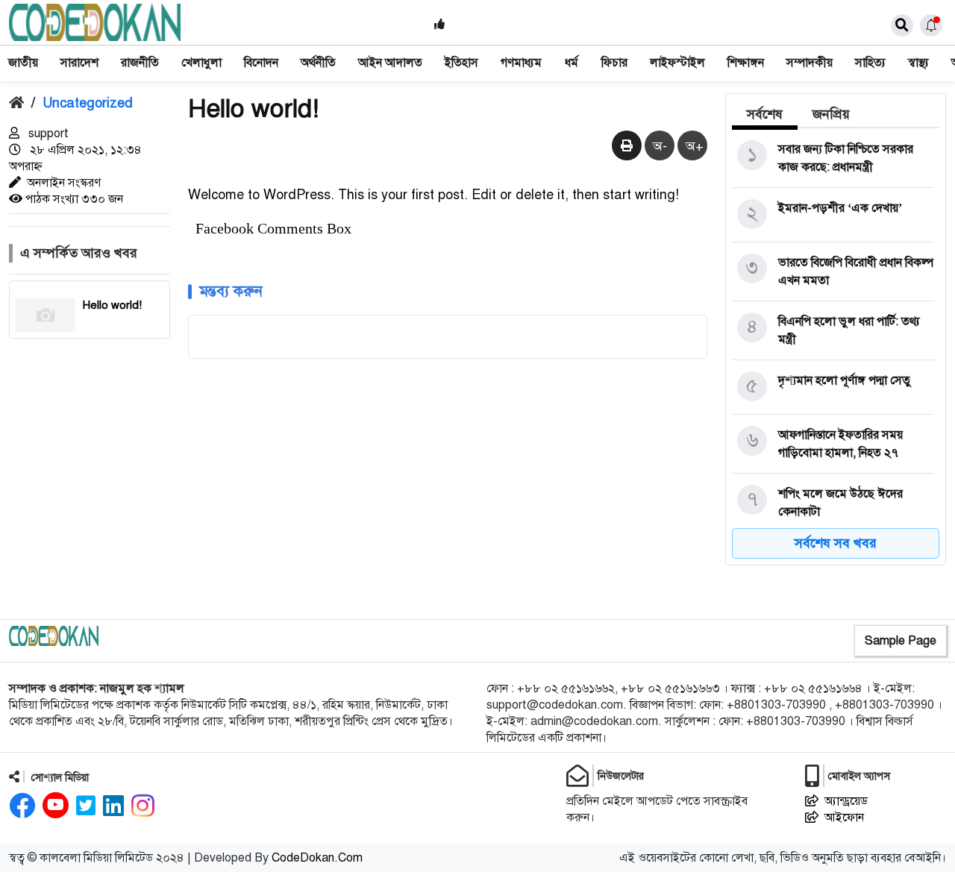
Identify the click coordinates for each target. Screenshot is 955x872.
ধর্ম (571, 62)
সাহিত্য (870, 62)
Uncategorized (88, 103)
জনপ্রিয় (831, 114)
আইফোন (844, 817)
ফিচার (614, 62)
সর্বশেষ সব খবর (836, 543)
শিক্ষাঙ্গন (745, 62)
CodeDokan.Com (317, 857)
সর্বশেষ (765, 114)
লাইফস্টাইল (677, 62)
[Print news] (627, 146)
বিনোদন (261, 62)
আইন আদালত (390, 62)
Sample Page (900, 640)
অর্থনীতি (318, 62)
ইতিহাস (461, 62)
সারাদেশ (79, 62)
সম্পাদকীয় (809, 62)
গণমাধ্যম (521, 62)
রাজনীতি (140, 62)
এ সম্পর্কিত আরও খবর (78, 253)
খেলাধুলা (201, 62)
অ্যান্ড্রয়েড (846, 801)
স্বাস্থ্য (918, 62)
